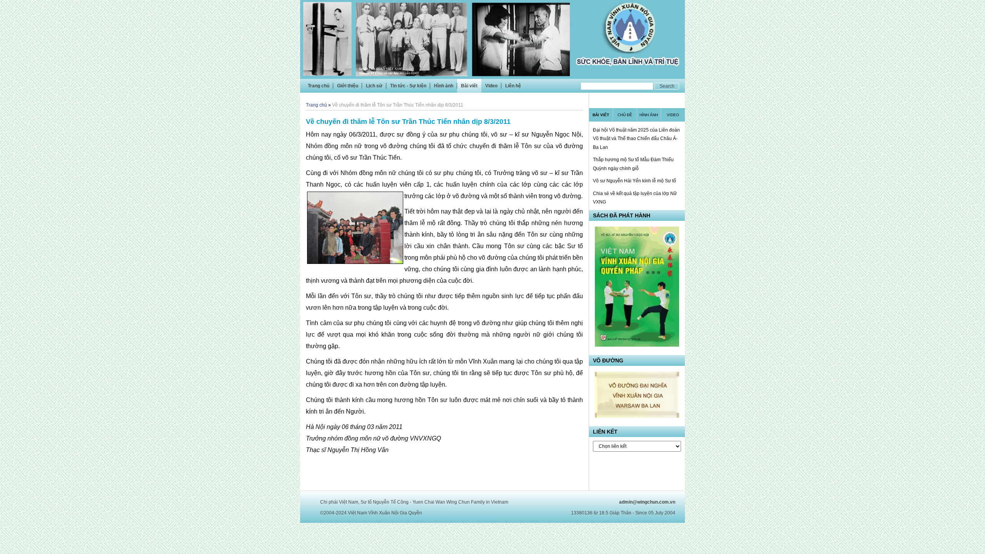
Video (491, 85)
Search (666, 86)
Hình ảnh (443, 85)
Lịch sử (374, 85)
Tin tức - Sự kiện (408, 85)
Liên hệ (513, 85)
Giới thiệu (347, 85)
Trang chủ (318, 85)
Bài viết (469, 85)
